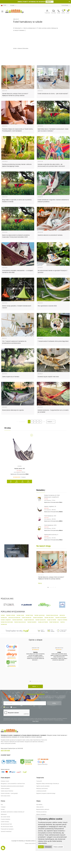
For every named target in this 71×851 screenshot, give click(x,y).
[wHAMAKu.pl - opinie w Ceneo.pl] (11, 663)
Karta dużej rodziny (5, 795)
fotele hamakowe (26, 617)
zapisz (7, 707)
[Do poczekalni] (31, 435)
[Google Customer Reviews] (44, 761)
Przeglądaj (13, 552)
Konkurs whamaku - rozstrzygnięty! (9, 793)
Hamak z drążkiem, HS (50, 506)
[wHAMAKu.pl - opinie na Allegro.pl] (11, 656)
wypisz (14, 707)
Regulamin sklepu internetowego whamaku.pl (47, 783)
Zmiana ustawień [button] (58, 847)
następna (49, 421)
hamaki (3, 615)
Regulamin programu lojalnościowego (45, 793)
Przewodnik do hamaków (7, 829)
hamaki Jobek (20, 615)
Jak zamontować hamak (7, 826)
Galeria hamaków (13, 548)
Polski (4, 5)
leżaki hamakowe (54, 622)
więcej (34, 686)
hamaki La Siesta (10, 615)
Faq (2, 804)
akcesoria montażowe (14, 617)
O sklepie (3, 807)
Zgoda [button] (41, 847)
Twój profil (39, 781)
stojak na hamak (51, 620)
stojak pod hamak (43, 622)
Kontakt (12, 5)
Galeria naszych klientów (7, 791)
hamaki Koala (29, 615)
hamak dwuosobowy (20, 622)
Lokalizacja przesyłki (41, 791)
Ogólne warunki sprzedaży (43, 786)
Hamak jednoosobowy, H (51, 534)
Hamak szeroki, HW (19, 468)
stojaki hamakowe (29, 620)
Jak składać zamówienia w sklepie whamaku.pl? (12, 811)
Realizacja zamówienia (42, 788)
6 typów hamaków (5, 819)
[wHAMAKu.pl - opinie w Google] (11, 648)
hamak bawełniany (17, 620)
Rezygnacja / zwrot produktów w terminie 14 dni (13, 783)
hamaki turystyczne (41, 620)
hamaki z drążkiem (6, 620)
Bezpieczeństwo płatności (42, 809)
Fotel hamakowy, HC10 (50, 525)
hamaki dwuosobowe (52, 615)
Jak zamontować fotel (6, 824)
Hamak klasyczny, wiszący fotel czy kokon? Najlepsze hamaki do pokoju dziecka (51, 578)
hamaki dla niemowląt (7, 622)
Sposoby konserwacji (6, 831)
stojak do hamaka (62, 620)
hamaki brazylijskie (38, 617)
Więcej (40, 583)
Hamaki (19, 466)
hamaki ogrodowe (39, 615)
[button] (47, 11)
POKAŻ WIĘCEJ (35, 721)
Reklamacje (3, 814)
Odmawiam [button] (48, 847)
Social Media (65, 5)
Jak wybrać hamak (5, 816)
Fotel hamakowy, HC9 (50, 516)
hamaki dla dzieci (49, 617)
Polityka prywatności (41, 811)
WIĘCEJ (48, 2)
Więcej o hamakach (41, 814)
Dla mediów (39, 804)
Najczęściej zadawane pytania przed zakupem (12, 786)
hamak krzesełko (31, 622)
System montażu (5, 821)
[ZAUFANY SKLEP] (9, 761)
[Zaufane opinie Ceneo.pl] (27, 761)
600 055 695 (5, 750)
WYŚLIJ (54, 703)
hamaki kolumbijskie (60, 617)
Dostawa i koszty (5, 781)
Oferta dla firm (39, 807)
